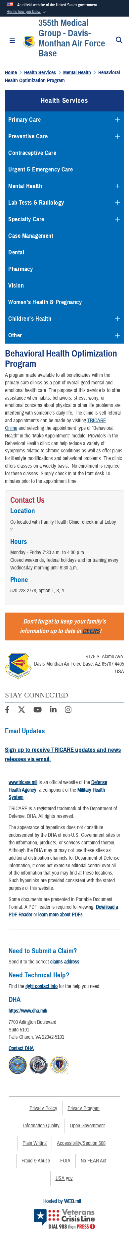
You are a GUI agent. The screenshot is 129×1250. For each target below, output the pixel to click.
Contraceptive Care (32, 153)
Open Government (87, 1125)
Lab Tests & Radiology (36, 202)
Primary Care (24, 119)
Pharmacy (20, 269)
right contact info (41, 986)
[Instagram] (68, 710)
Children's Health (30, 318)
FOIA (65, 1160)
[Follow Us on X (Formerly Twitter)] (21, 710)
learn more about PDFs (60, 914)
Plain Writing (34, 1143)
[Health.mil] (38, 1064)
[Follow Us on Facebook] (7, 710)
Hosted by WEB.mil (62, 1201)
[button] (27, 12)
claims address (64, 961)
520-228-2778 (23, 590)
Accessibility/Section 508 (81, 1143)
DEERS (91, 631)
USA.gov (64, 1178)
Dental (16, 252)
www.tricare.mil (23, 782)
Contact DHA (21, 1048)
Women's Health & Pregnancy (45, 302)
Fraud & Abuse (36, 1160)
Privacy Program (83, 1108)
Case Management (30, 235)
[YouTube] (37, 710)
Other (15, 335)
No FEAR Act (94, 1160)
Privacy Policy (43, 1108)
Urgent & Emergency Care (40, 169)
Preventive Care (28, 136)
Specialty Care (26, 219)
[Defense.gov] (18, 1064)
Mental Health (25, 186)
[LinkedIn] (53, 710)
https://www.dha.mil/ (28, 1011)
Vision (16, 285)
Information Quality (41, 1125)
